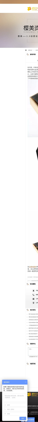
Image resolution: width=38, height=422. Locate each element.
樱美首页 (30, 50)
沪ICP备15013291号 (33, 414)
